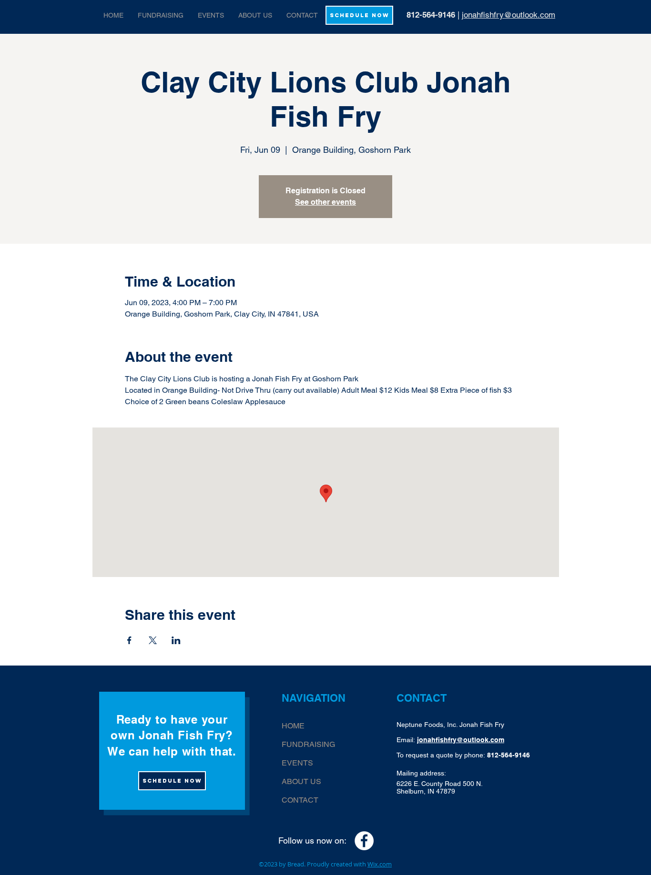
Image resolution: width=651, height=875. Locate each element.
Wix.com (379, 864)
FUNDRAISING (308, 744)
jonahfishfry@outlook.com (508, 15)
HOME (293, 725)
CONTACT (300, 800)
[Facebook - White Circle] (364, 840)
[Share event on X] (152, 640)
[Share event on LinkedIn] (176, 640)
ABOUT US (301, 781)
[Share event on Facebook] (129, 640)
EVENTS (297, 762)
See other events (325, 202)
